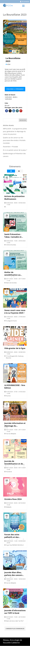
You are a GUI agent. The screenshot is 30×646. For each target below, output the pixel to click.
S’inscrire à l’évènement (15, 89)
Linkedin (13, 110)
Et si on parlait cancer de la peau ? (15, 150)
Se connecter (25, 1)
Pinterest (20, 110)
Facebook (6, 110)
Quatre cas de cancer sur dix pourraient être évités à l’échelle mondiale (14, 140)
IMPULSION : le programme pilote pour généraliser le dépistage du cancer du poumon (15, 131)
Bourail (7, 105)
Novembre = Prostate (10, 147)
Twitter (10, 110)
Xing (17, 110)
